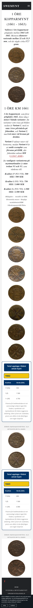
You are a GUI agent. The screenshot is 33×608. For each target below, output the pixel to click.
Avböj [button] (4, 605)
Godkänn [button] (13, 605)
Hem (16, 587)
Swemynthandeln (16, 593)
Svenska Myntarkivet (16, 590)
